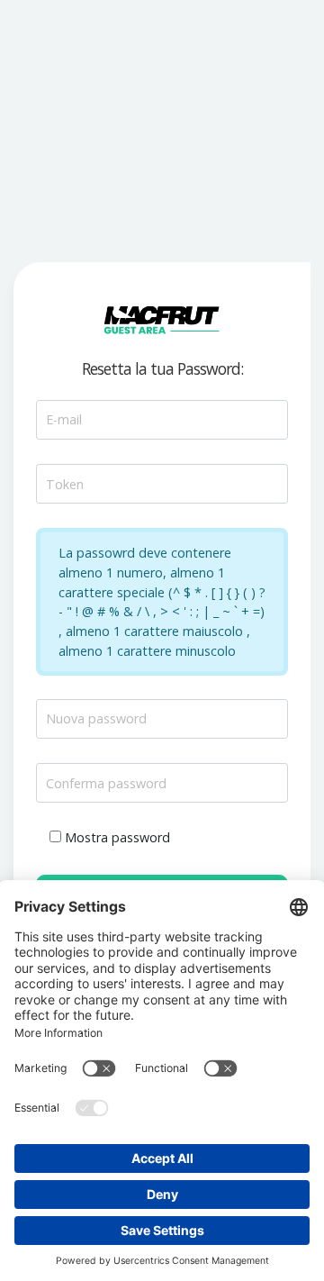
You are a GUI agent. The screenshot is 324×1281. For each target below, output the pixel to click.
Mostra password (117, 837)
